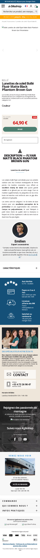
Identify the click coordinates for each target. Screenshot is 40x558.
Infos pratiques (13, 510)
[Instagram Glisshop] (20, 439)
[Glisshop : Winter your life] (14, 6)
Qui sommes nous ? (15, 506)
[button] (20, 268)
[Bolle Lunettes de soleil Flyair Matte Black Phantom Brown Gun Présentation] (20, 50)
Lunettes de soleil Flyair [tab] (20, 170)
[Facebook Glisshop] (14, 439)
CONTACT (20, 375)
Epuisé (20, 129)
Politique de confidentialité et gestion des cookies (25, 545)
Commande (9, 501)
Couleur (6, 105)
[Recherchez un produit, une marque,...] (36, 12)
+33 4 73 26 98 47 (21, 384)
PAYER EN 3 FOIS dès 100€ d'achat (20, 1)
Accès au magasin (20, 484)
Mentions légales (9, 544)
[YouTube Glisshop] (25, 439)
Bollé (5, 80)
